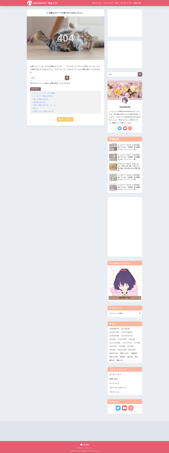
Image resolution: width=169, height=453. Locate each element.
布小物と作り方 (39, 102)
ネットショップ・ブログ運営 (44, 93)
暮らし (35, 108)
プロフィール (96, 3)
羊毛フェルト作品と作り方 (43, 111)
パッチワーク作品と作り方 (43, 96)
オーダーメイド (125, 3)
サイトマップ (108, 3)
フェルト (112, 346)
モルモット (122, 349)
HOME (85, 445)
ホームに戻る (66, 119)
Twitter (118, 411)
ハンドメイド (127, 342)
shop (117, 3)
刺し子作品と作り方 (40, 99)
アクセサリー (114, 332)
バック (137, 342)
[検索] (67, 78)
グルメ (112, 339)
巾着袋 (134, 353)
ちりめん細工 (114, 328)
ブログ (122, 346)
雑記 (111, 360)
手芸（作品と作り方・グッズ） (45, 105)
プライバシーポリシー (117, 388)
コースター (122, 339)
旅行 (130, 356)
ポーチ (130, 346)
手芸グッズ (113, 356)
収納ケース (124, 353)
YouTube (124, 411)
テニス (132, 339)
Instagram (131, 411)
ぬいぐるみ (125, 328)
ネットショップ (114, 342)
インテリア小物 (126, 332)
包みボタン (113, 353)
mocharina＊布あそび (45, 3)
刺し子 (132, 349)
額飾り (120, 360)
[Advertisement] (125, 23)
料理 (122, 356)
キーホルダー (114, 335)
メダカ (112, 349)
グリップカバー (126, 335)
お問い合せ (137, 3)
